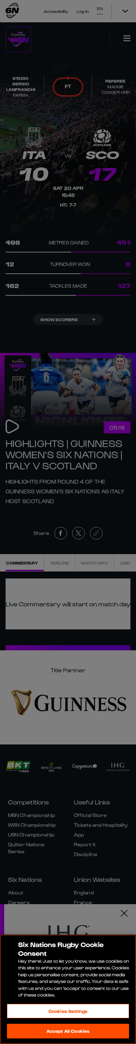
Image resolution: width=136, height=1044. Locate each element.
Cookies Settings (68, 1011)
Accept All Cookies (68, 1031)
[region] (68, 989)
